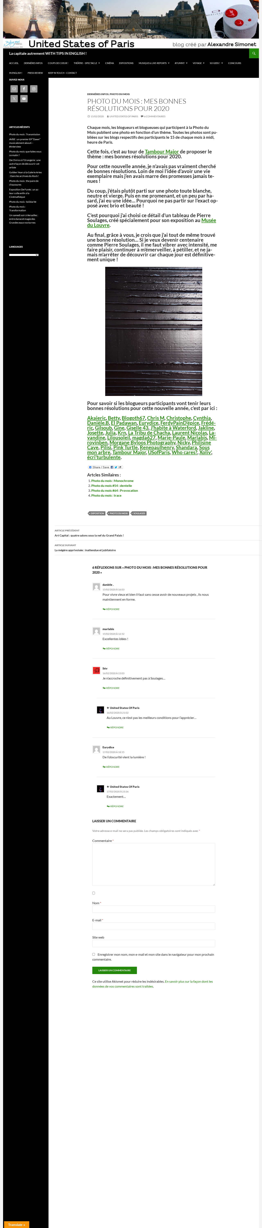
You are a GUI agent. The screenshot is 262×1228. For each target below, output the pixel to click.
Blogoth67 (133, 418)
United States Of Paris (124, 116)
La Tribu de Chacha (149, 433)
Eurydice (148, 423)
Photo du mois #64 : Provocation (114, 490)
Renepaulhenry (157, 447)
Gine (119, 428)
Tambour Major (162, 151)
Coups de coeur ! (58, 63)
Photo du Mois (120, 94)
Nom (96, 903)
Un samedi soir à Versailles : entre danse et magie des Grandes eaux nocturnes (23, 219)
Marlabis (197, 437)
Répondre (113, 609)
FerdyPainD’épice (179, 423)
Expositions (126, 63)
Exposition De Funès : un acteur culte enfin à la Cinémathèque (24, 193)
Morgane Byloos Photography (142, 442)
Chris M (155, 418)
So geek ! (215, 63)
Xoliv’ (205, 452)
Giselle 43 (137, 428)
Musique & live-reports (153, 63)
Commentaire (103, 841)
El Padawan (124, 423)
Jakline (206, 428)
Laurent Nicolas (189, 433)
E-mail (97, 920)
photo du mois (119, 513)
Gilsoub (103, 428)
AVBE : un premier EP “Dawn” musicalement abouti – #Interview (24, 143)
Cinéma (109, 63)
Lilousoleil (118, 437)
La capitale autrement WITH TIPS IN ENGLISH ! (48, 53)
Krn (122, 433)
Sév (105, 668)
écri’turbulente (104, 457)
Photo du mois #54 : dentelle (111, 485)
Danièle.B (98, 423)
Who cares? (184, 452)
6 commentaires (154, 116)
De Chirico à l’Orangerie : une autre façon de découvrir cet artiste (25, 164)
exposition (97, 513)
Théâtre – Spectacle (85, 63)
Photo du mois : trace (106, 495)
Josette (95, 433)
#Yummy (180, 63)
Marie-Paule (171, 437)
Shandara (186, 447)
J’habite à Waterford (173, 428)
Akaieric (96, 418)
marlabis (108, 629)
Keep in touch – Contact (62, 73)
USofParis (159, 452)
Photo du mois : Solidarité (22, 201)
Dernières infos (33, 63)
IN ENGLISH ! (15, 73)
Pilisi (106, 447)
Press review (35, 73)
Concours (234, 63)
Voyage (197, 63)
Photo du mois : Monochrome (112, 481)
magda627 (144, 437)
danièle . (108, 584)
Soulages (139, 513)
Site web (98, 937)
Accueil (14, 63)
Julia (110, 433)
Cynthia (202, 418)
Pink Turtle (125, 447)
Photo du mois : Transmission (24, 134)
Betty (114, 418)
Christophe (178, 418)
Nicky (183, 442)
